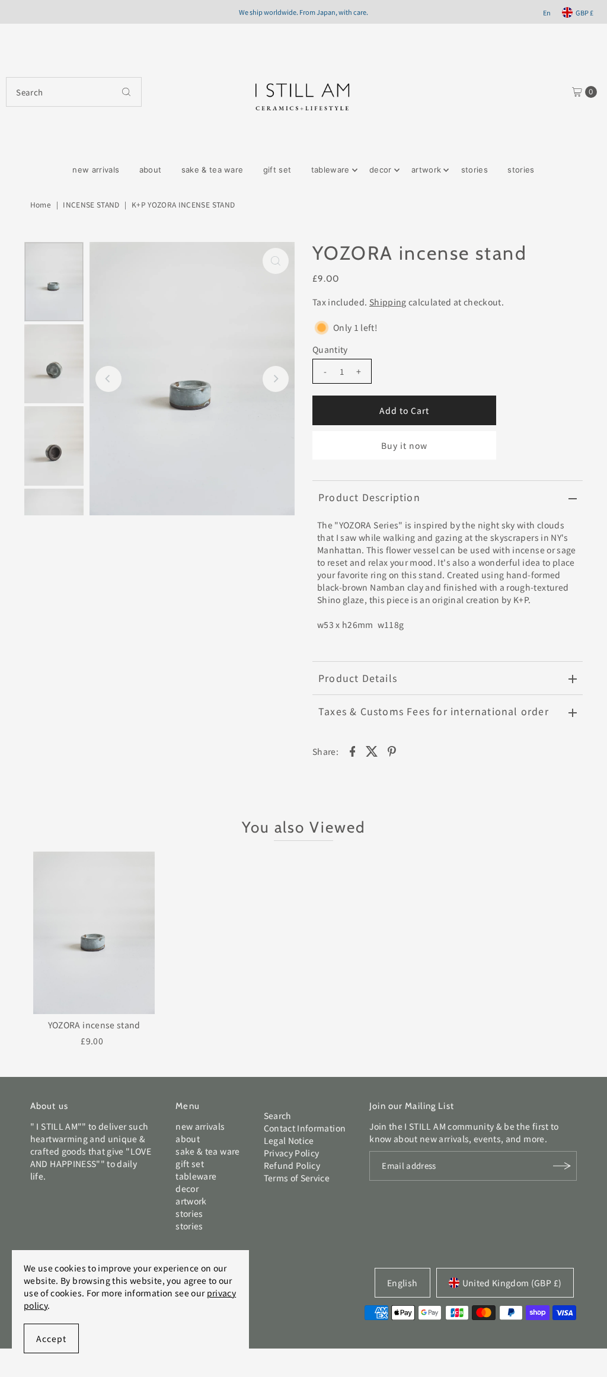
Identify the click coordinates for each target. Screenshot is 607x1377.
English (402, 1283)
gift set (277, 169)
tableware (330, 169)
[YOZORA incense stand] (94, 933)
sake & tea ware (212, 169)
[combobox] (73, 92)
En (547, 12)
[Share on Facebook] (352, 750)
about (150, 169)
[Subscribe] (562, 1166)
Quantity (330, 349)
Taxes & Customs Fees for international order (433, 711)
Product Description (369, 497)
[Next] (276, 379)
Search (278, 1115)
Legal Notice (289, 1140)
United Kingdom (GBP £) (512, 1283)
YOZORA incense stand (94, 1025)
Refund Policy (292, 1165)
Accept (51, 1338)
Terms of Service (297, 1178)
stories (474, 169)
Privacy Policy (292, 1153)
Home (40, 204)
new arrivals (95, 169)
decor (380, 169)
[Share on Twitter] (372, 750)
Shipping (388, 302)
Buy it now (404, 445)
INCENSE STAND (91, 204)
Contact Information (305, 1128)
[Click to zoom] (276, 261)
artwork (426, 169)
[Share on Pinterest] (392, 750)
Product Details (357, 678)
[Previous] (108, 379)
